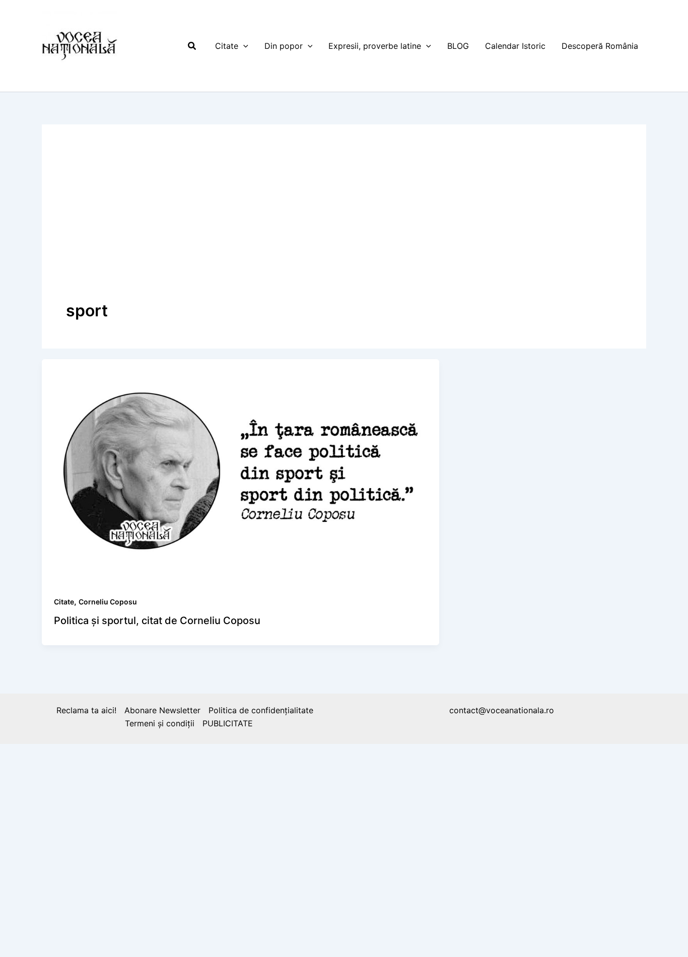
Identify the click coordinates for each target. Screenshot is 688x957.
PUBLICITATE (227, 723)
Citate (64, 601)
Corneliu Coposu (108, 601)
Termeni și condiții (159, 723)
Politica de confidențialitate (261, 710)
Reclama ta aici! (86, 710)
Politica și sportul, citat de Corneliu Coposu (157, 620)
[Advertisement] (344, 224)
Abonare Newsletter (162, 710)
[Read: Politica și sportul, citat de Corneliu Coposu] (240, 470)
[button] (192, 46)
